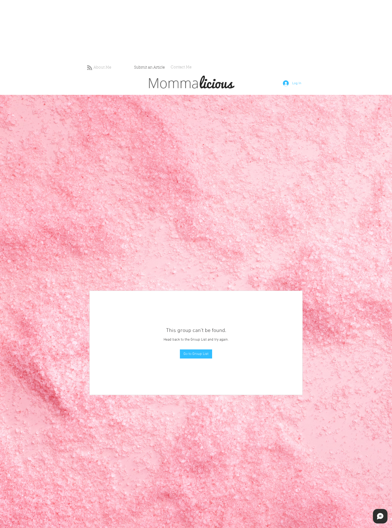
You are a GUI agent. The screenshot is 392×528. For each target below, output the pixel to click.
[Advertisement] (136, 32)
